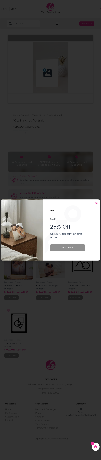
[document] (50, 230)
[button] (96, 203)
